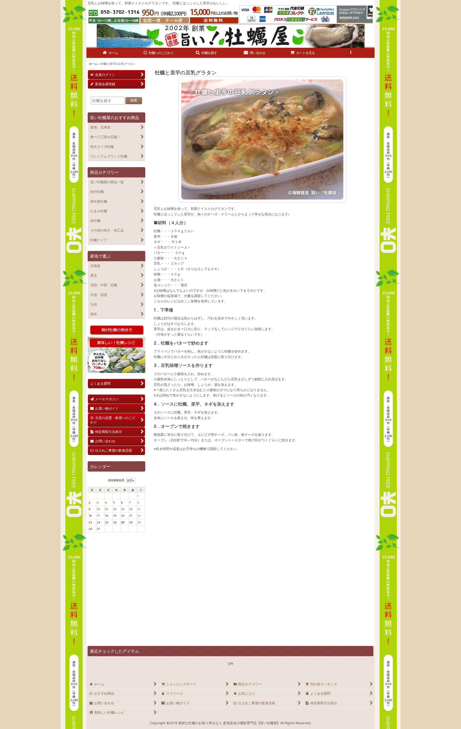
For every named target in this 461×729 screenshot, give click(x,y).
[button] (206, 53)
